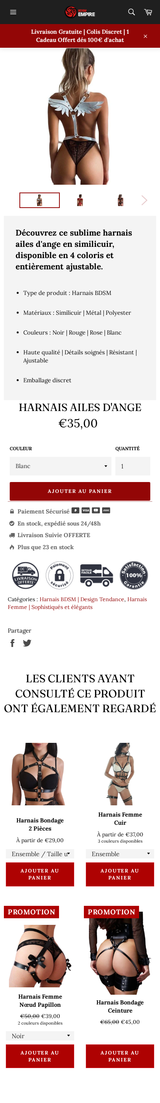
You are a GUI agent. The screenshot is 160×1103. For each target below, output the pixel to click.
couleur (21, 448)
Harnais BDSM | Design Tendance (82, 599)
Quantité (127, 448)
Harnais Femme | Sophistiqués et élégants (77, 603)
